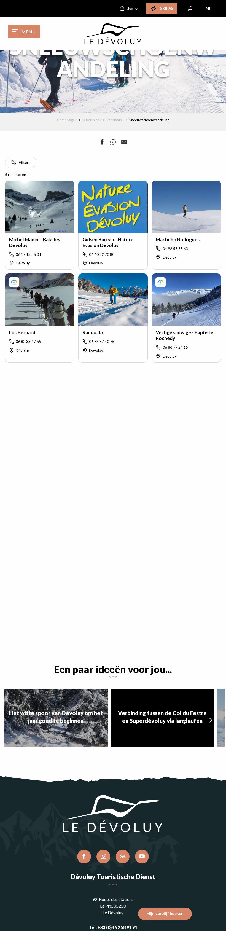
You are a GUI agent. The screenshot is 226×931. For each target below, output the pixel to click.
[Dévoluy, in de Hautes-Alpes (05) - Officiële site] (113, 34)
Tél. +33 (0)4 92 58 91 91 (113, 927)
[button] (190, 8)
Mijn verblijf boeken (165, 913)
